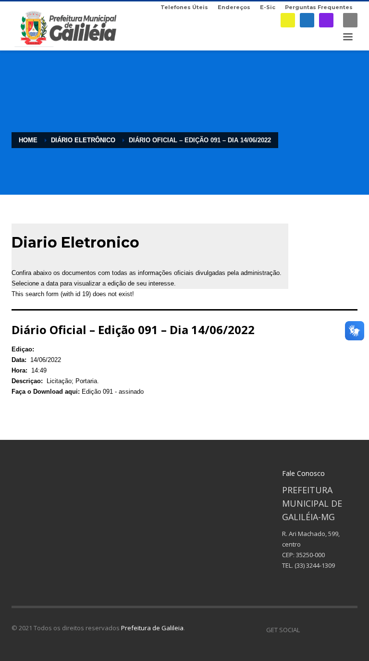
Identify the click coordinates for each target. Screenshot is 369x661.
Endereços (234, 7)
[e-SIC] (288, 20)
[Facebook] (307, 20)
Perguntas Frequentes (319, 7)
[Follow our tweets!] (321, 630)
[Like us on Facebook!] (307, 630)
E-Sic (267, 7)
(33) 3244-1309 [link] (315, 565)
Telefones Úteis (184, 7)
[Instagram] (326, 20)
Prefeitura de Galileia (152, 628)
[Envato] (350, 630)
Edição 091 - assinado (113, 391)
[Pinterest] (336, 630)
